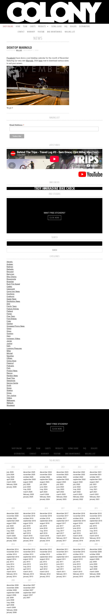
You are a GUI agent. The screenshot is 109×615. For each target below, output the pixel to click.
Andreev (10, 264)
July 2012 (43, 561)
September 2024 (46, 479)
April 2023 (60, 491)
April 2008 (10, 605)
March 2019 (27, 535)
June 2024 (43, 486)
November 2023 (62, 474)
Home (18, 26)
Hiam (9, 336)
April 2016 (77, 533)
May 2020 (10, 530)
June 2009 (93, 564)
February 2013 (28, 574)
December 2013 (29, 549)
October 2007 (28, 590)
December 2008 (12, 585)
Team (25, 26)
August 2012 (44, 559)
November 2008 (12, 587)
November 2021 (96, 474)
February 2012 (45, 574)
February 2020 (12, 538)
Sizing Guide (56, 26)
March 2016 (77, 535)
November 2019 (29, 515)
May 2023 (60, 489)
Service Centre (12, 383)
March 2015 (94, 535)
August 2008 (11, 595)
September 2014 (13, 556)
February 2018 (45, 538)
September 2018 (46, 520)
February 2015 (95, 538)
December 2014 (12, 549)
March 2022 (77, 494)
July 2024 (43, 484)
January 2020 (11, 540)
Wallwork (10, 402)
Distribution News (13, 301)
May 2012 (43, 566)
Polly (9, 368)
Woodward (11, 405)
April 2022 (77, 491)
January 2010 (78, 576)
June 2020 (10, 528)
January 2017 (61, 540)
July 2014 (10, 561)
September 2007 (29, 592)
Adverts (10, 261)
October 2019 (28, 518)
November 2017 (62, 515)
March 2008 (11, 607)
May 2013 (27, 566)
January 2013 (28, 576)
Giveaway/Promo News (16, 326)
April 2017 (60, 533)
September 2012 (46, 556)
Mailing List (70, 31)
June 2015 (93, 528)
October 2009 (95, 554)
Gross (9, 331)
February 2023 (61, 496)
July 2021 (93, 484)
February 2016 (78, 538)
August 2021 (94, 482)
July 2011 (59, 561)
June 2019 (27, 528)
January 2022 (78, 499)
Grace (9, 328)
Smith (9, 385)
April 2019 (27, 533)
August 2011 (61, 559)
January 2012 (45, 576)
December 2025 (29, 472)
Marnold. (29, 60)
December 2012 (46, 549)
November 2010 (79, 551)
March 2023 (61, 494)
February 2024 (45, 496)
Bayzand (10, 271)
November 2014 (12, 551)
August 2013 (28, 559)
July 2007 (26, 597)
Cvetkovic (10, 296)
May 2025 (27, 489)
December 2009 (96, 549)
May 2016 (77, 530)
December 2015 (96, 513)
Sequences (11, 380)
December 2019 (29, 513)
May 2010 (77, 566)
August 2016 (78, 523)
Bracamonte (11, 279)
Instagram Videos (13, 338)
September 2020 (13, 520)
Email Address (17, 125)
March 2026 (11, 482)
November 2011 (62, 551)
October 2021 (95, 477)
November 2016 (79, 515)
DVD (8, 303)
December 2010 (79, 549)
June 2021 (93, 486)
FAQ (65, 26)
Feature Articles (13, 308)
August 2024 (44, 482)
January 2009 (95, 576)
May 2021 (93, 489)
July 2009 (93, 561)
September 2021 (96, 479)
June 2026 (10, 474)
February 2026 (12, 484)
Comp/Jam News (13, 291)
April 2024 (43, 491)
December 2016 (79, 513)
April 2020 (10, 533)
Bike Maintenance (54, 31)
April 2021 (93, 491)
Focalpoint (11, 58)
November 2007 (29, 587)
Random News (12, 375)
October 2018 (45, 518)
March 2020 (11, 535)
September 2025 (29, 479)
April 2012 (43, 569)
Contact (21, 31)
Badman (10, 266)
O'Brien (9, 358)
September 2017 (62, 520)
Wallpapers (11, 400)
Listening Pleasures (14, 348)
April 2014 (10, 569)
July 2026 (10, 472)
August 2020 (11, 523)
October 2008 (12, 590)
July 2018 (43, 525)
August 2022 (78, 482)
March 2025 (27, 491)
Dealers (73, 26)
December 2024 (46, 472)
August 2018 (44, 523)
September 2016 (79, 520)
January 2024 (45, 499)
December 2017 (62, 513)
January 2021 (95, 499)
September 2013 (29, 556)
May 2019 (27, 530)
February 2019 (28, 538)
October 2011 (61, 554)
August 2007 (28, 595)
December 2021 (96, 472)
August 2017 (61, 523)
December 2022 (79, 472)
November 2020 (12, 515)
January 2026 (11, 486)
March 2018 (44, 535)
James (9, 341)
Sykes (9, 393)
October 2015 (95, 518)
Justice (9, 343)
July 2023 (59, 484)
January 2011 (61, 576)
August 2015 (94, 523)
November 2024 (46, 474)
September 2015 (96, 520)
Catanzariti (11, 289)
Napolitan (10, 356)
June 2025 (27, 486)
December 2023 (62, 472)
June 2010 (77, 564)
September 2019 (29, 520)
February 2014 (12, 574)
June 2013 (27, 564)
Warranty (31, 31)
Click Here (54, 217)
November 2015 (96, 515)
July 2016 (76, 525)
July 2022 (76, 484)
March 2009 (94, 571)
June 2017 (60, 528)
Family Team (12, 306)
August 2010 (78, 559)
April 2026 (10, 479)
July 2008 (10, 597)
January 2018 (45, 540)
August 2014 (11, 559)
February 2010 (78, 574)
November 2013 (29, 551)
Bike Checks (11, 276)
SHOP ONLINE (8, 26)
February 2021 (95, 496)
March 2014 (11, 571)
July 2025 (26, 484)
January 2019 (28, 540)
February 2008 (12, 610)
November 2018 (46, 515)
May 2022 (77, 489)
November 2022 (79, 474)
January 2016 (78, 540)
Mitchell (10, 353)
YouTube (41, 31)
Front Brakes (12, 318)
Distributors (84, 26)
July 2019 (26, 525)
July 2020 (10, 525)
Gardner (10, 323)
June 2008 (10, 600)
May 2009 (93, 566)
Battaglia (10, 269)
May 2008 (10, 602)
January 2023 (61, 499)
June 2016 (77, 528)
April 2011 (60, 569)
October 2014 (12, 554)
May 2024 (43, 489)
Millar (19, 50)
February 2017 (61, 538)
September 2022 (79, 479)
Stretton (10, 390)
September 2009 (96, 556)
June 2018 (43, 528)
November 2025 (29, 474)
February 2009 (95, 574)
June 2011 (60, 564)
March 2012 (44, 571)
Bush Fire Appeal (13, 284)
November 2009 (96, 551)
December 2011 (62, 549)
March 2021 (94, 494)
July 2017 (59, 525)
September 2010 (79, 556)
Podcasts (10, 365)
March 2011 (61, 571)
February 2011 (61, 574)
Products (42, 26)
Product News (12, 370)
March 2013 (27, 571)
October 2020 (12, 518)
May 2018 (43, 530)
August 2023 (61, 482)
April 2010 (77, 569)
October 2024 (45, 477)
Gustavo (10, 333)
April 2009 (93, 569)
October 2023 (61, 477)
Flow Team (11, 316)
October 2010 (78, 554)
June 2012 (43, 564)
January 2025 (28, 496)
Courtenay (10, 293)
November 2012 (46, 551)
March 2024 (44, 494)
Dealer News (11, 299)
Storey (9, 388)
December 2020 (12, 513)
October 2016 (78, 518)
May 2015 (93, 530)
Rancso (9, 373)
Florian (9, 313)
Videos (9, 398)
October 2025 (28, 477)
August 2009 (94, 559)
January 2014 (11, 576)
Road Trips (11, 378)
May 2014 (10, 566)
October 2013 (28, 554)
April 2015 (93, 533)
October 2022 (78, 477)
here (40, 60)
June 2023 (60, 486)
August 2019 (28, 523)
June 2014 (10, 564)
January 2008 (11, 612)
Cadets (32, 26)
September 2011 (62, 556)
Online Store (11, 360)
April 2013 (27, 569)
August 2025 (28, 482)
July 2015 (93, 525)
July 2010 (76, 561)
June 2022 (77, 486)
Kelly (9, 346)
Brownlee (10, 281)
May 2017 (60, 530)
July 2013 (26, 561)
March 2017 (61, 535)
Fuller (9, 321)
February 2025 (28, 494)
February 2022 (78, 496)
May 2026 (10, 477)
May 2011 (60, 566)
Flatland (10, 311)
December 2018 (46, 513)
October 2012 (45, 554)
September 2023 (62, 479)
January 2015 (95, 540)
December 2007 (29, 585)
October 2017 (61, 518)
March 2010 (77, 571)
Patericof (10, 363)
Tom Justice (11, 395)
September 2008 (13, 592)
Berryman (10, 274)
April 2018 (43, 533)
